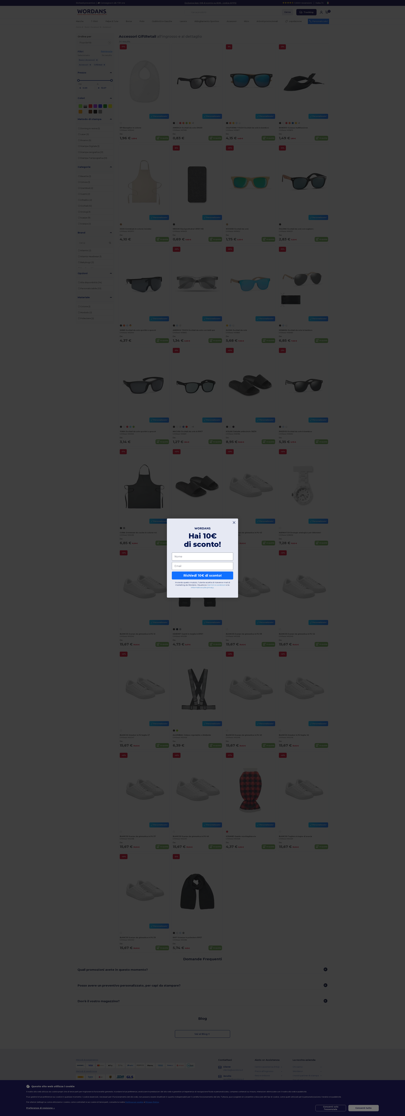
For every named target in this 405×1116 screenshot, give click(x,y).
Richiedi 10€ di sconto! (202, 575)
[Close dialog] (234, 522)
